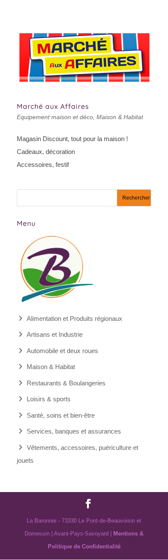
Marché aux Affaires (53, 106)
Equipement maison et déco (55, 117)
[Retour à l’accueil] (55, 302)
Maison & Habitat (119, 117)
